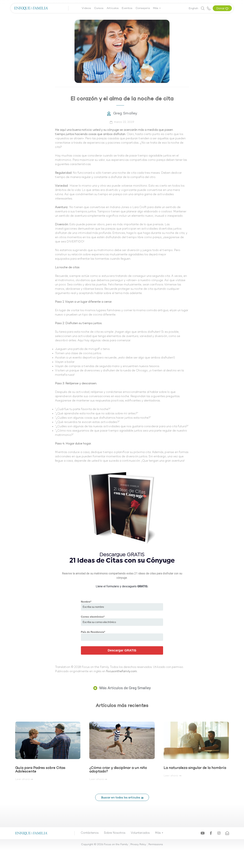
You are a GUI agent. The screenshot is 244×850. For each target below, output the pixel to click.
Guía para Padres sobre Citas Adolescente (40, 770)
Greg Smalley (125, 113)
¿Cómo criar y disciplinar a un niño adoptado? (118, 770)
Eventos (127, 8)
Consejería (143, 8)
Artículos (113, 8)
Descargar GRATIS (122, 650)
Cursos (98, 8)
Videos (86, 8)
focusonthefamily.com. (121, 671)
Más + (157, 8)
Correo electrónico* (92, 616)
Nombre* (86, 601)
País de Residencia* (93, 632)
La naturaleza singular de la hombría (195, 768)
